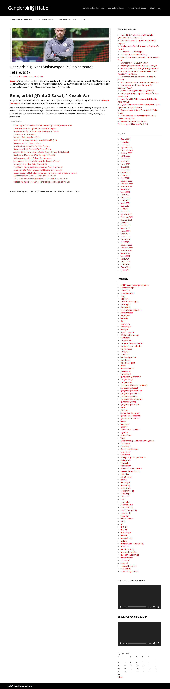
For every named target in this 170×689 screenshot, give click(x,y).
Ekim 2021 (125, 208)
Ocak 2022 (125, 200)
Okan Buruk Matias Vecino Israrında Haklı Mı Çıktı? (35, 140)
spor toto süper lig (129, 510)
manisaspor (126, 466)
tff (121, 524)
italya (123, 438)
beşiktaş (124, 318)
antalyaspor (126, 307)
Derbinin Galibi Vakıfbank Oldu (26, 137)
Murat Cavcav (126, 477)
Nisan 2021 (125, 225)
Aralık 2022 (125, 169)
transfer (124, 535)
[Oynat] (121, 607)
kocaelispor (126, 452)
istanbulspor (126, 435)
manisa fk (125, 463)
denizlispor (125, 337)
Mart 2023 (125, 161)
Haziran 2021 (126, 220)
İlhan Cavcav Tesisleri (130, 429)
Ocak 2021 (125, 233)
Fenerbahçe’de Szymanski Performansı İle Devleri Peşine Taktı (40, 179)
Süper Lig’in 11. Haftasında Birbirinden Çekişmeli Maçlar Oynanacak (42, 125)
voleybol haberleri (128, 566)
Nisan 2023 (125, 158)
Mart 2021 (125, 228)
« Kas (120, 677)
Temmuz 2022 (127, 183)
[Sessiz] (154, 607)
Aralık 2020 (125, 236)
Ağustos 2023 (126, 147)
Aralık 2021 (125, 203)
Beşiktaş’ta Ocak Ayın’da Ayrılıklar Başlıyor (31, 146)
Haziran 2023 (126, 153)
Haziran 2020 (126, 250)
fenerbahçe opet (128, 363)
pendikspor (125, 482)
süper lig (124, 516)
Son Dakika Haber (116, 7)
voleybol (124, 563)
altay (123, 296)
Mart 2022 (125, 195)
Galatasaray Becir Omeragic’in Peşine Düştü (32, 149)
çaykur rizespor (127, 332)
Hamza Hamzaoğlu (71, 191)
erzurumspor (126, 349)
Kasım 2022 (125, 172)
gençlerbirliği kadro (129, 396)
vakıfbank (125, 560)
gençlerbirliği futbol (129, 388)
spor (123, 499)
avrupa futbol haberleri (131, 310)
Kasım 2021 (125, 206)
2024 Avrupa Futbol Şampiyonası (135, 285)
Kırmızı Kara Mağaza (137, 7)
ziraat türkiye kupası (129, 571)
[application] (139, 597)
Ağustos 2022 (126, 181)
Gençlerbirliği (39, 191)
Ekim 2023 (125, 142)
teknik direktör (127, 518)
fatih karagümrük (128, 357)
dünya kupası (126, 340)
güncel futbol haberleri (131, 415)
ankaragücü (126, 304)
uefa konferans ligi (129, 552)
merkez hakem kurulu (130, 471)
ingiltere (124, 432)
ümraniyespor (127, 557)
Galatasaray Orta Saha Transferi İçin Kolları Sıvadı (34, 176)
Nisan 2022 (125, 192)
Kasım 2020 (125, 239)
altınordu (124, 299)
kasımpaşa (125, 443)
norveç (123, 479)
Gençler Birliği (18, 191)
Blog (152, 7)
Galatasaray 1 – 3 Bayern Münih (27, 143)
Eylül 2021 (125, 211)
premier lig (125, 485)
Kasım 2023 (125, 139)
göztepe (124, 410)
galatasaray (126, 371)
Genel (123, 407)
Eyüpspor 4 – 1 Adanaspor (24, 134)
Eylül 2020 (125, 242)
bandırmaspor (127, 312)
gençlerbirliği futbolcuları (131, 390)
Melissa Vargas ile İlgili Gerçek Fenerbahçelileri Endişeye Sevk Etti (41, 182)
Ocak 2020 (125, 264)
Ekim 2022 (125, 175)
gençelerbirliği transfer (131, 376)
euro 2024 (125, 351)
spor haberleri (127, 504)
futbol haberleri (127, 368)
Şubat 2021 (125, 231)
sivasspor (125, 496)
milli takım (125, 474)
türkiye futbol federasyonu (132, 543)
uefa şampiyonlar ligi (130, 555)
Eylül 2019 (125, 270)
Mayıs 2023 (125, 156)
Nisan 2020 (125, 256)
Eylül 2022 (125, 178)
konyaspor (125, 454)
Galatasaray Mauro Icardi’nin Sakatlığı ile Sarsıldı (34, 155)
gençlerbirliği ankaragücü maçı (134, 385)
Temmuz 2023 (127, 150)
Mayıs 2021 (125, 222)
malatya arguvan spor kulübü (133, 457)
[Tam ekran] (157, 607)
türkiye (124, 541)
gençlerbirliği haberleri (130, 393)
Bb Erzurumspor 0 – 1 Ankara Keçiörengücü (32, 158)
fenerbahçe (125, 360)
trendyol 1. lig (126, 538)
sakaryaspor (126, 488)
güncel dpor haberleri (130, 413)
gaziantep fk (126, 374)
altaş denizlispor (128, 293)
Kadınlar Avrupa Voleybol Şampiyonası (137, 440)
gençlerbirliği (126, 382)
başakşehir (125, 315)
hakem (123, 421)
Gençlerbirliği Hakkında (93, 7)
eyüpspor (125, 354)
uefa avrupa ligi (127, 549)
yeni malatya (126, 568)
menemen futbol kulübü (131, 468)
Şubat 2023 (125, 164)
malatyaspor (126, 460)
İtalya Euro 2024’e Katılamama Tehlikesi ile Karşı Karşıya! (37, 170)
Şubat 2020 (125, 261)
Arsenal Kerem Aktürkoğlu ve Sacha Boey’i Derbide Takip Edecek (41, 152)
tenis (123, 521)
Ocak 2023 (125, 167)
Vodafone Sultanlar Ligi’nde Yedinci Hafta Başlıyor (35, 128)
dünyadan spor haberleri (131, 346)
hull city (124, 427)
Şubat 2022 (125, 197)
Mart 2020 (125, 259)
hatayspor (125, 424)
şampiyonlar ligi (127, 491)
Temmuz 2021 (127, 217)
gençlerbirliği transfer (130, 404)
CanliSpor (39, 76)
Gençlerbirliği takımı (54, 191)
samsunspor (126, 493)
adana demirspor (128, 287)
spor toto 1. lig (127, 507)
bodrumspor (126, 326)
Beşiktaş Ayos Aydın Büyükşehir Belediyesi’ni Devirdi (36, 131)
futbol (123, 365)
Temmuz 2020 (127, 247)
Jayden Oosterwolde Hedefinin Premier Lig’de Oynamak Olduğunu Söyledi (45, 173)
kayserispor (126, 446)
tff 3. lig (124, 530)
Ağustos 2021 (126, 214)
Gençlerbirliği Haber (29, 8)
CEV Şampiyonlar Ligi (130, 335)
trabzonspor (126, 532)
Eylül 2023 (125, 144)
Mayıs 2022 (125, 189)
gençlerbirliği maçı (128, 402)
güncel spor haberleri (130, 418)
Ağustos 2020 (126, 245)
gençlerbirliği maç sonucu (132, 399)
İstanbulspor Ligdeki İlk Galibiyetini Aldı (30, 164)
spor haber (125, 502)
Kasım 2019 (125, 267)
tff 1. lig (124, 527)
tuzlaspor (125, 546)
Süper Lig (14, 81)
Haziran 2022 (126, 186)
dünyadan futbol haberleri (132, 343)
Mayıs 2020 (125, 253)
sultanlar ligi (126, 513)
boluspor (124, 329)
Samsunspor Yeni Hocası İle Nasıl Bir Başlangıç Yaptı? (36, 161)
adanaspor (125, 290)
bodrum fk (125, 324)
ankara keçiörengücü (130, 301)
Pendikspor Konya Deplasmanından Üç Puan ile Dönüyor (38, 167)
